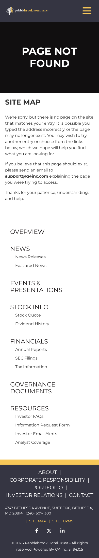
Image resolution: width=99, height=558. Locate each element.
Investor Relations (34, 495)
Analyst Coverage (32, 442)
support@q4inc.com (26, 176)
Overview (27, 231)
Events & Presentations (36, 286)
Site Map (37, 521)
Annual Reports (31, 349)
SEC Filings (26, 358)
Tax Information (31, 366)
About (47, 472)
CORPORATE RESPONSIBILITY (47, 479)
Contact (81, 495)
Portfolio (47, 487)
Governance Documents (32, 388)
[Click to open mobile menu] (87, 11)
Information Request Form (42, 425)
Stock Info (29, 307)
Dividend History (32, 323)
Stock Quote (28, 315)
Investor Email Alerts (36, 433)
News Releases (30, 256)
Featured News (30, 265)
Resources (29, 408)
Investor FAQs (29, 416)
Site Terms (62, 521)
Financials (29, 341)
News (20, 248)
